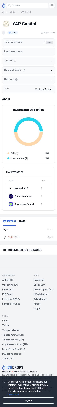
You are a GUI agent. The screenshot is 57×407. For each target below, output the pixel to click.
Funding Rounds (11, 303)
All (3, 12)
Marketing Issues (11, 353)
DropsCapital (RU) (44, 289)
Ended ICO (8, 289)
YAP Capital (26, 12)
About (37, 303)
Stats (22, 221)
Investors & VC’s (11, 299)
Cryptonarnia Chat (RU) (15, 344)
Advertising (40, 299)
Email (5, 320)
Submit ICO (8, 358)
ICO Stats (7, 294)
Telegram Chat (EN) (13, 335)
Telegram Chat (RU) (13, 339)
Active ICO (8, 280)
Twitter (6, 325)
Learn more (13, 394)
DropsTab (39, 280)
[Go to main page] (3, 5)
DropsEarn (39, 284)
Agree (28, 400)
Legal (37, 308)
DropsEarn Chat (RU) (13, 349)
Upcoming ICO (10, 284)
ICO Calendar (41, 294)
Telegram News (10, 330)
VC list (13, 12)
